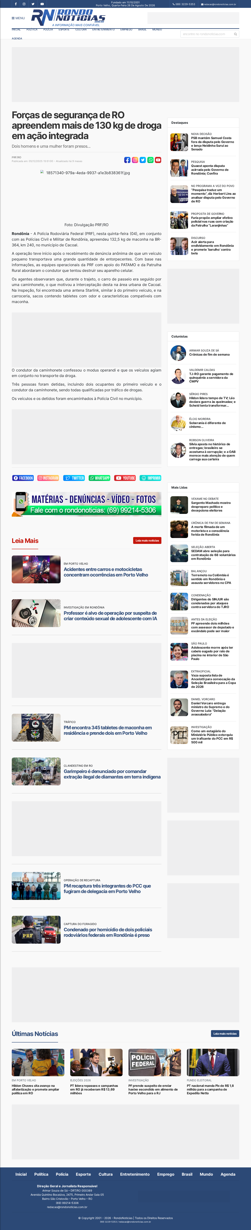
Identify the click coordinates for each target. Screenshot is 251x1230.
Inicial (16, 29)
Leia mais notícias (147, 540)
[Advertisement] (193, 18)
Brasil (142, 29)
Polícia (48, 29)
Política (31, 29)
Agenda (17, 38)
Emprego (126, 29)
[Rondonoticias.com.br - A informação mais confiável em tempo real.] (67, 18)
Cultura (81, 29)
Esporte (64, 29)
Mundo (157, 29)
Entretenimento (103, 29)
